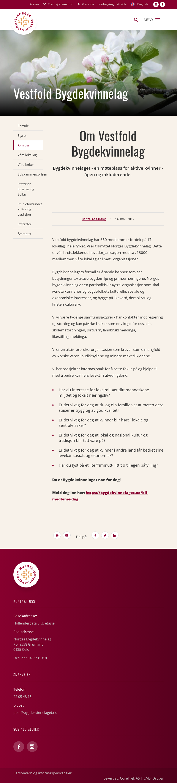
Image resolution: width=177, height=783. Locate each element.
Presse (34, 4)
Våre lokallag (27, 155)
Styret (22, 135)
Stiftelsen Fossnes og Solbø (26, 189)
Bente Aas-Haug (94, 219)
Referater (24, 224)
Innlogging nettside (112, 4)
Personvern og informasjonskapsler (42, 773)
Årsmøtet (24, 233)
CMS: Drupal (154, 778)
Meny (148, 19)
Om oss (24, 145)
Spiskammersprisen (30, 174)
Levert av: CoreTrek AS (122, 778)
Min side (88, 4)
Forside (23, 126)
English (142, 4)
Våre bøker (26, 164)
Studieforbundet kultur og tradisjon (30, 209)
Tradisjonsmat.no (60, 4)
